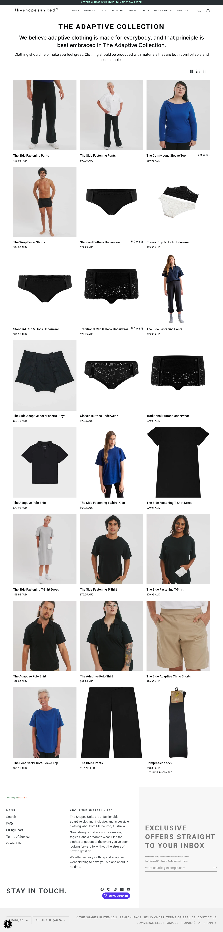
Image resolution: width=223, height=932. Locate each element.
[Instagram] (115, 889)
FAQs (10, 823)
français (16, 920)
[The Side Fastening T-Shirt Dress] (178, 462)
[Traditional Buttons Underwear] (178, 375)
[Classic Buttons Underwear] (111, 375)
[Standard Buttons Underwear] (111, 202)
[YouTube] (128, 889)
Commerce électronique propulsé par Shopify (176, 922)
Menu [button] (10, 810)
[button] (75, 10)
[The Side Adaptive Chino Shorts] (178, 636)
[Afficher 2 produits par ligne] (191, 71)
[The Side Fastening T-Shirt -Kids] (111, 462)
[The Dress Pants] (111, 722)
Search (11, 817)
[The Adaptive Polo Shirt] (44, 462)
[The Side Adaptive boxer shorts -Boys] (44, 375)
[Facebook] (102, 889)
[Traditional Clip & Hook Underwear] (111, 288)
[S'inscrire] (214, 867)
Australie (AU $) (49, 920)
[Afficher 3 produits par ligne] (198, 71)
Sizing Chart (14, 830)
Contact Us (14, 843)
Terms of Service (18, 836)
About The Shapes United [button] (91, 810)
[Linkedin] (122, 889)
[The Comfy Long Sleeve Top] (178, 115)
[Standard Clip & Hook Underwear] (44, 288)
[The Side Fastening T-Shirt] (111, 549)
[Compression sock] (178, 722)
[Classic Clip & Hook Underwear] (178, 202)
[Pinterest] (108, 889)
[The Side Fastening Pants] (44, 115)
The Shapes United (94, 917)
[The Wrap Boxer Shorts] (44, 202)
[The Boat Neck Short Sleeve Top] (44, 722)
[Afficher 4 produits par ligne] (205, 71)
